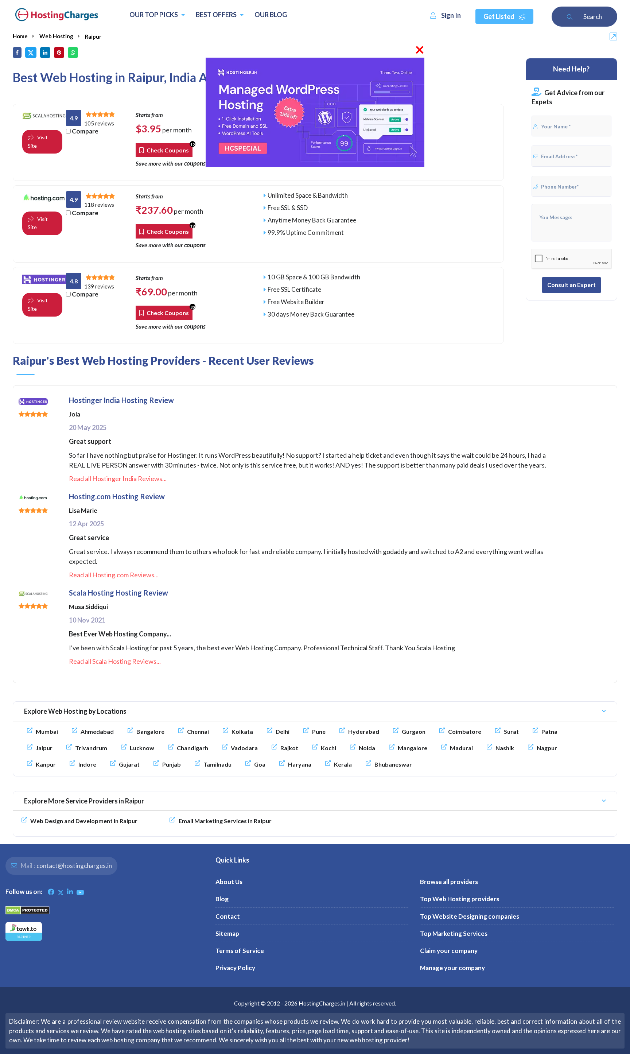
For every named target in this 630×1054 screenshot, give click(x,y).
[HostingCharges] (56, 14)
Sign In (451, 15)
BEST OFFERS (217, 15)
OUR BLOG (270, 15)
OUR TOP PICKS (154, 15)
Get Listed (499, 16)
